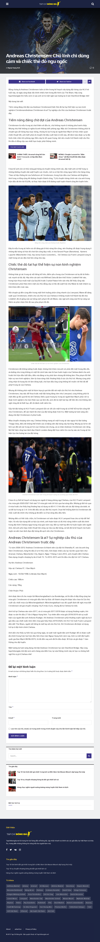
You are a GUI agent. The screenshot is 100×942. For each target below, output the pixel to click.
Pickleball (41, 902)
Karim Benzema (77, 894)
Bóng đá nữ (29, 890)
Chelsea (40, 890)
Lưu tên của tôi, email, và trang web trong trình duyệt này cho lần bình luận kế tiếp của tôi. (48, 729)
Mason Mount (68, 898)
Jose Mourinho (61, 894)
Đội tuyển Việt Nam (37, 911)
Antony (25, 886)
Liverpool (23, 898)
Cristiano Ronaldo (53, 890)
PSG (49, 902)
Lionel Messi (12, 898)
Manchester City (36, 898)
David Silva (67, 890)
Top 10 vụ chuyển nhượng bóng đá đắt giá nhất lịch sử (38, 780)
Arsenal (34, 886)
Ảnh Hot (51, 911)
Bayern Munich (83, 886)
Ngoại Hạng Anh (14, 68)
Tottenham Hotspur (77, 907)
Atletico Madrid (57, 886)
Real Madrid (59, 902)
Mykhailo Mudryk (83, 898)
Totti (89, 907)
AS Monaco (44, 886)
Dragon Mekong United (16, 894)
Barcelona (70, 886)
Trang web (56, 718)
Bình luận (13, 676)
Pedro (18, 902)
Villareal (24, 911)
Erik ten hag (48, 894)
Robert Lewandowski (75, 902)
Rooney (89, 902)
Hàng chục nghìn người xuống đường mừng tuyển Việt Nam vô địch (42, 787)
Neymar (10, 902)
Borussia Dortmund (14, 890)
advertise (18, 929)
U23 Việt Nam (12, 911)
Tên (11, 707)
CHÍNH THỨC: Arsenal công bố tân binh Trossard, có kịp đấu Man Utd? (31, 156)
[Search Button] (89, 755)
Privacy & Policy (31, 929)
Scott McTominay (13, 907)
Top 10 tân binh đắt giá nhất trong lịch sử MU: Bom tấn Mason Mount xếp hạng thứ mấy (51, 772)
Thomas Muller (60, 907)
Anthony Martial (13, 886)
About (8, 929)
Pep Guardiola (29, 902)
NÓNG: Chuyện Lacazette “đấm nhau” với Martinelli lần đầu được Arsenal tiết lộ (72, 156)
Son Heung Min (46, 907)
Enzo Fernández (34, 894)
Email (12, 718)
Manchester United (52, 898)
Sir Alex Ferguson (30, 907)
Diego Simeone (80, 890)
